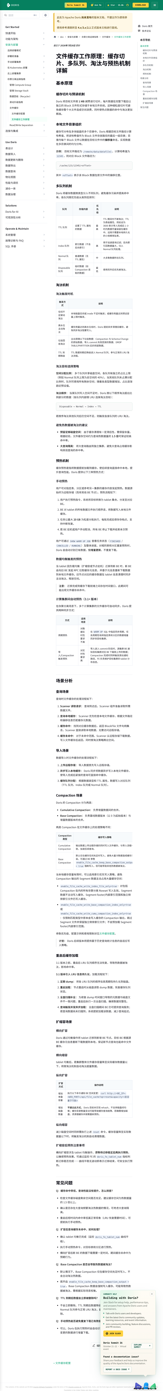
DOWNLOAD (140, 5)
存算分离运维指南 (16, 79)
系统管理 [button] (10, 235)
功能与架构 (11, 39)
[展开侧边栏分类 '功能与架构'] (43, 38)
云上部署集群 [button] (14, 73)
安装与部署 (11, 44)
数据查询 (10, 171)
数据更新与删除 (14, 160)
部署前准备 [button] (13, 56)
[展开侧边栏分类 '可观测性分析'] (43, 217)
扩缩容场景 (148, 102)
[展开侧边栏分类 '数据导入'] (43, 153)
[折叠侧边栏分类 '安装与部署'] (43, 44)
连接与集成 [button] (11, 131)
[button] (45, 15)
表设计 (9, 148)
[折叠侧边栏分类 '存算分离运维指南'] (43, 79)
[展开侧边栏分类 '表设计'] (43, 148)
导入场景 (147, 86)
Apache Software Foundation (43, 1387)
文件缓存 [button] (14, 107)
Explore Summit (142, 1346)
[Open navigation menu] (155, 5)
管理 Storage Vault (19, 90)
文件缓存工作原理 (20, 119)
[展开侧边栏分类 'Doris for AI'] (43, 211)
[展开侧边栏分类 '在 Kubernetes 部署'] (43, 67)
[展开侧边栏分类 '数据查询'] (43, 171)
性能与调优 (11, 183)
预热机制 (147, 73)
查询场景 (147, 82)
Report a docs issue (117, 1369)
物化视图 (10, 177)
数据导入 (10, 154)
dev (62, 36)
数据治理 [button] (10, 194)
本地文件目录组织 (150, 59)
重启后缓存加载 (150, 98)
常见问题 (144, 107)
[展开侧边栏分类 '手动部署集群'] (43, 61)
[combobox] (21, 15)
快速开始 (10, 33)
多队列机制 (148, 65)
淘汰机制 (147, 69)
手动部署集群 (14, 61)
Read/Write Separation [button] (21, 125)
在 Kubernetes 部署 (17, 67)
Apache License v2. (75, 1387)
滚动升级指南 (16, 102)
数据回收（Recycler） (21, 96)
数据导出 (10, 165)
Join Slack (115, 1333)
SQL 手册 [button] (10, 246)
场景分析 (144, 78)
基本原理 (144, 45)
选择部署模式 (14, 50)
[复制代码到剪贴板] (128, 165)
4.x (80, 27)
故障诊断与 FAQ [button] (14, 240)
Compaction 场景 (150, 93)
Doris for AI (11, 211)
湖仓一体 (10, 188)
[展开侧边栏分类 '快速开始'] (43, 33)
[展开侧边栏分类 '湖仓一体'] (43, 188)
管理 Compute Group (20, 84)
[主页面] (54, 37)
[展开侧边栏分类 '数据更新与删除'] (43, 159)
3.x (84, 27)
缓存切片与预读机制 (150, 52)
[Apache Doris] (13, 5)
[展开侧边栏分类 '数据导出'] (43, 165)
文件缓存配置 (18, 113)
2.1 (89, 27)
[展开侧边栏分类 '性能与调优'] (43, 182)
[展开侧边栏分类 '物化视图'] (43, 176)
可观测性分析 (13, 217)
